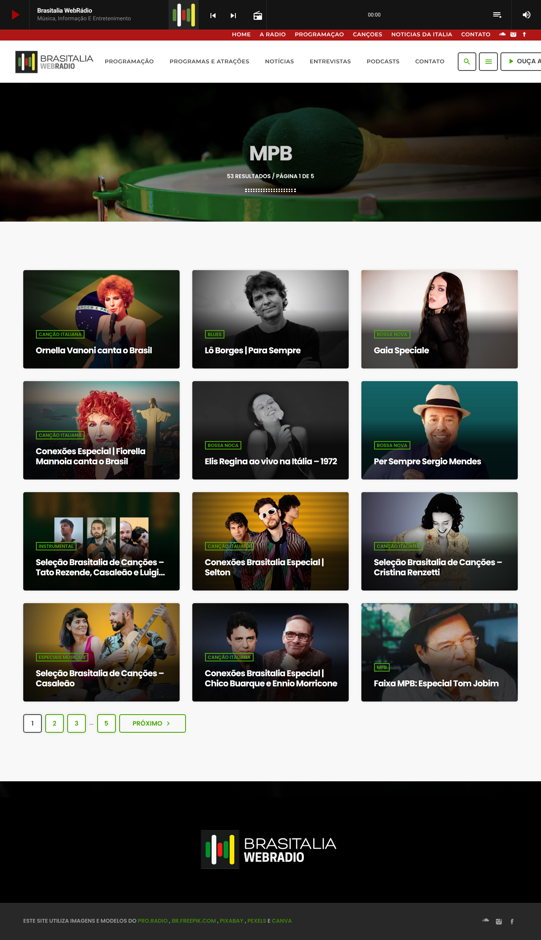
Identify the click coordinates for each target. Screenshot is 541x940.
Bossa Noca (223, 445)
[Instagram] (513, 35)
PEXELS (256, 921)
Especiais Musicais (62, 657)
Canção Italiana (60, 334)
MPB (382, 667)
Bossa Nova (392, 334)
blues (214, 334)
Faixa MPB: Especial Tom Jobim (436, 683)
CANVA (282, 921)
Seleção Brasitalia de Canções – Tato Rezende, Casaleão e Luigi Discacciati (100, 572)
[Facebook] (524, 35)
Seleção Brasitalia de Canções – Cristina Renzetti (438, 567)
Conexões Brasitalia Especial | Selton (264, 567)
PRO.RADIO (153, 921)
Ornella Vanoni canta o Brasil (94, 350)
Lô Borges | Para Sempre (253, 350)
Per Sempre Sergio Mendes (427, 461)
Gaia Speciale (401, 350)
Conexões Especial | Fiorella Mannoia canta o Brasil (90, 456)
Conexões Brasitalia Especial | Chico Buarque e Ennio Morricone (271, 678)
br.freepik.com (194, 921)
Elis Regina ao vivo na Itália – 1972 (271, 461)
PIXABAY (231, 921)
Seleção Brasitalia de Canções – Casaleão (100, 678)
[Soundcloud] (502, 35)
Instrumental (56, 546)
